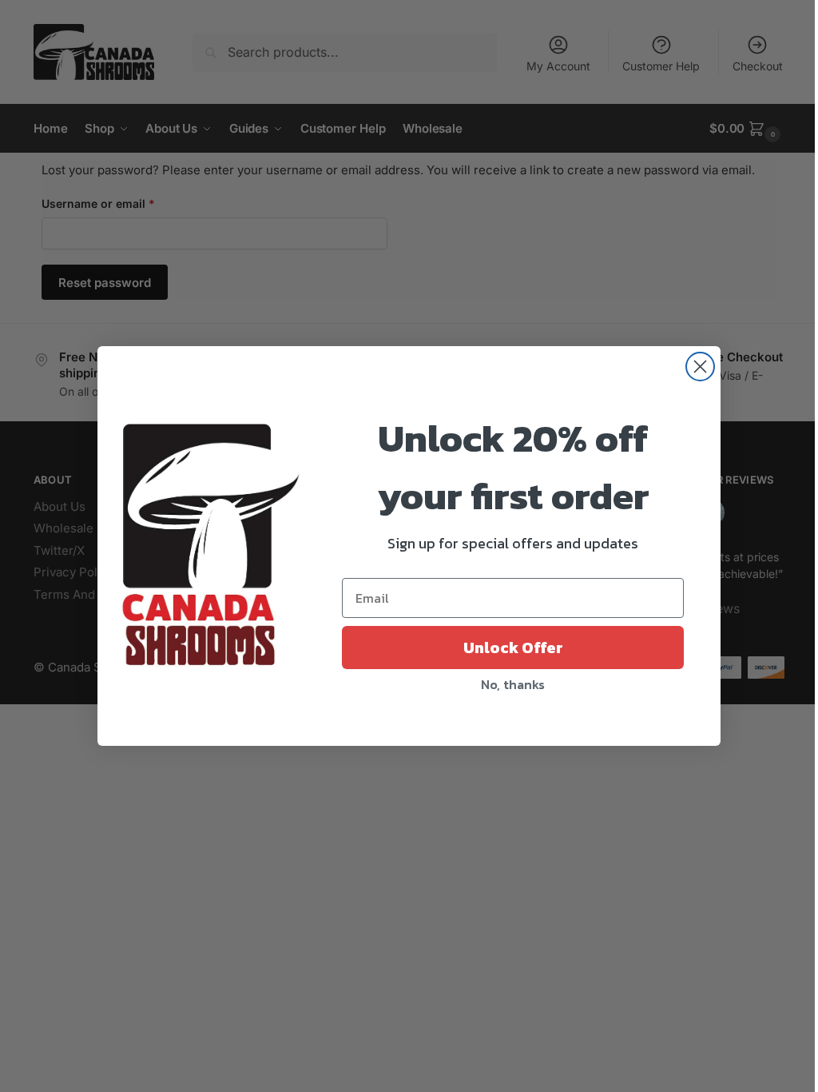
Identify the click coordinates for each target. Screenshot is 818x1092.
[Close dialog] (700, 367)
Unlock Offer (513, 648)
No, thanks (513, 684)
